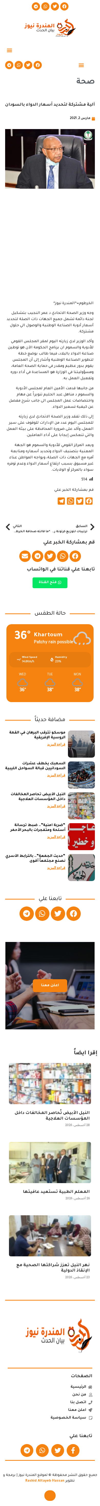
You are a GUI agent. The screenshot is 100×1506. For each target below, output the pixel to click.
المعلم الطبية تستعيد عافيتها (56, 1192)
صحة (85, 82)
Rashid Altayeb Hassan (44, 1481)
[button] (9, 50)
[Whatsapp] (45, 6)
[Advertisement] (50, 250)
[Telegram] (36, 6)
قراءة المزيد (56, 744)
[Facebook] (64, 6)
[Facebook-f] (73, 1450)
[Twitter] (55, 6)
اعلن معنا (50, 986)
